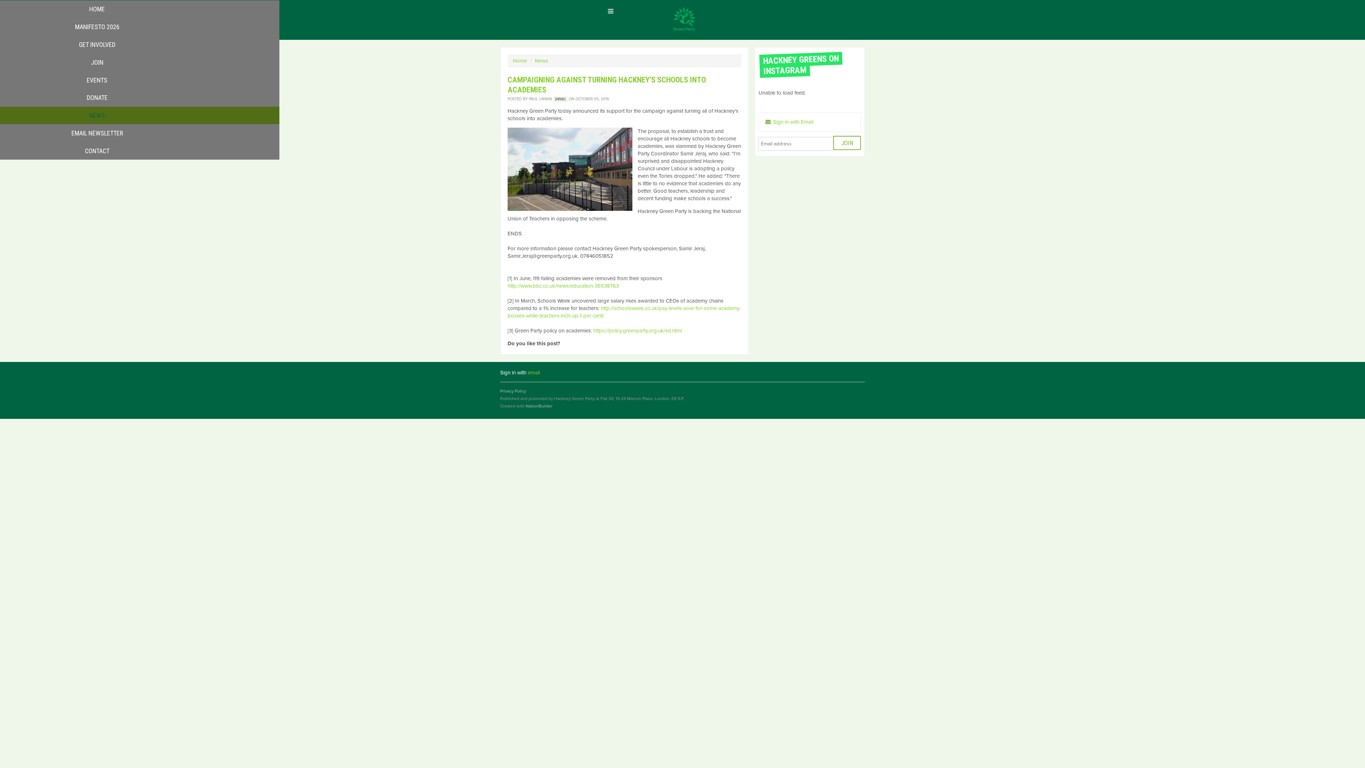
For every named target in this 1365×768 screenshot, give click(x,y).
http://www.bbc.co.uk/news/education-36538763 (563, 286)
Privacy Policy (513, 391)
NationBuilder (539, 406)
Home (520, 61)
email (534, 372)
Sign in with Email (792, 122)
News (541, 61)
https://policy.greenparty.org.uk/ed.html (637, 330)
